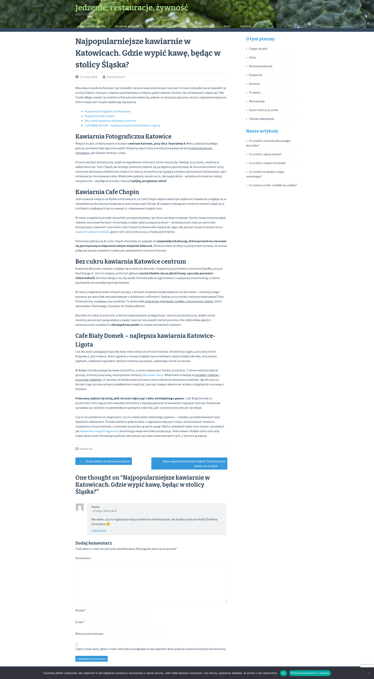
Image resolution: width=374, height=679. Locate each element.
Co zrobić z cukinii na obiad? (267, 163)
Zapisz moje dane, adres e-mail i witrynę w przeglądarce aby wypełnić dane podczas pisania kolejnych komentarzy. (150, 649)
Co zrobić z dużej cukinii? (265, 154)
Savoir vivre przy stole (263, 110)
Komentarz (83, 558)
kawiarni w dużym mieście (92, 232)
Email (80, 622)
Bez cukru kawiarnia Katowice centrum (110, 121)
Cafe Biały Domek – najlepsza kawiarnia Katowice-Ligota (122, 125)
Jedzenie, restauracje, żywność (131, 7)
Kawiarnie (86, 449)
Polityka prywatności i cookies (310, 673)
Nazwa (80, 610)
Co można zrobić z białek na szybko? (273, 185)
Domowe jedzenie (127, 26)
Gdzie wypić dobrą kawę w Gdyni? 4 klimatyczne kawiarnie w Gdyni (194, 463)
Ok (283, 673)
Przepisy (179, 26)
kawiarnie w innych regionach (99, 431)
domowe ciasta (153, 375)
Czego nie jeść (204, 26)
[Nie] (369, 673)
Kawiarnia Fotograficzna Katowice (108, 111)
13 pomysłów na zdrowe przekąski (104, 461)
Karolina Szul (116, 77)
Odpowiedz (98, 530)
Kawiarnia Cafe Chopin (100, 116)
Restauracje (156, 26)
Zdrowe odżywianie (92, 26)
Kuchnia (245, 26)
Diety (227, 26)
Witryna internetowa (89, 634)
